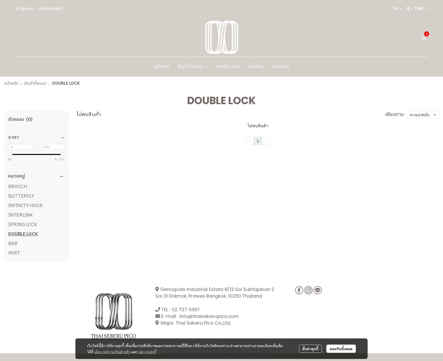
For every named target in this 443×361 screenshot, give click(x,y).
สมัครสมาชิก (51, 8)
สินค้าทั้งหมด (35, 83)
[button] (397, 8)
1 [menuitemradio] (258, 141)
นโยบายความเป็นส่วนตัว (112, 351)
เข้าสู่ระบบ (25, 8)
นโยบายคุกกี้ (147, 351)
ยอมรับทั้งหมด (341, 348)
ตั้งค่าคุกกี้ (310, 348)
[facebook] (299, 290)
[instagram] (308, 290)
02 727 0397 (186, 309)
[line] (318, 290)
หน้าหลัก (11, 83)
